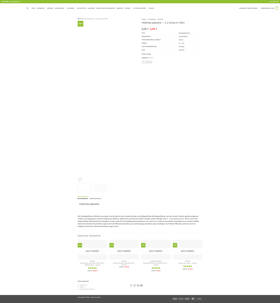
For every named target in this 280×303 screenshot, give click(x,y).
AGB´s (82, 287)
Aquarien (91, 8)
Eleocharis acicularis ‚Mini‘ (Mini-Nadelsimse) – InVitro (92, 264)
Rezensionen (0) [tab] (95, 198)
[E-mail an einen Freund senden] (150, 62)
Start (144, 19)
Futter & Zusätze (139, 8)
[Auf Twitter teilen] (147, 62)
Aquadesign (59, 8)
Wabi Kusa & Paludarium (105, 8)
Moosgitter (81, 8)
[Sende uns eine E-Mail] (273, 1)
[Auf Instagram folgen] (271, 1)
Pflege (151, 8)
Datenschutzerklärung (87, 289)
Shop (33, 8)
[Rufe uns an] (275, 1)
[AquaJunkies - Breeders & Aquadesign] (13, 8)
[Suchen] (27, 8)
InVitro (160, 19)
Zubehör (119, 8)
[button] (248, 8)
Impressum (83, 285)
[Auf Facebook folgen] (269, 1)
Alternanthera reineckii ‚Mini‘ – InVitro (124, 264)
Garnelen (40, 8)
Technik (127, 8)
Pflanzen (70, 8)
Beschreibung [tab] (83, 198)
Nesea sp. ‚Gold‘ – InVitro (187, 263)
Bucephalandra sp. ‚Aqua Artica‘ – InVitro (155, 264)
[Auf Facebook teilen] (143, 62)
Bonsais (50, 8)
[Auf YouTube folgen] (277, 1)
